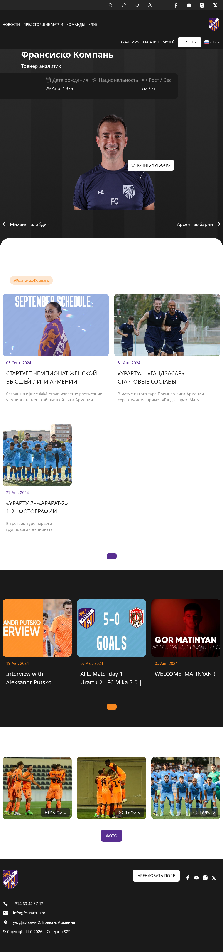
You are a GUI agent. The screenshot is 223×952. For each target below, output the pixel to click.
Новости (11, 24)
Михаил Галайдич (29, 224)
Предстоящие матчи (43, 24)
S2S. (67, 931)
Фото (111, 835)
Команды (75, 24)
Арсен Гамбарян (195, 224)
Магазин (151, 42)
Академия (129, 42)
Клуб (92, 24)
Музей (169, 42)
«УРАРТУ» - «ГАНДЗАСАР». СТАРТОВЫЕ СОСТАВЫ (152, 377)
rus (212, 42)
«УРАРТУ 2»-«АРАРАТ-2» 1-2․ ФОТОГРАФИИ (37, 507)
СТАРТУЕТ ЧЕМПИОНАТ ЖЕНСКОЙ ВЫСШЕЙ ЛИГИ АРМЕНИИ (51, 377)
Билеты (189, 42)
